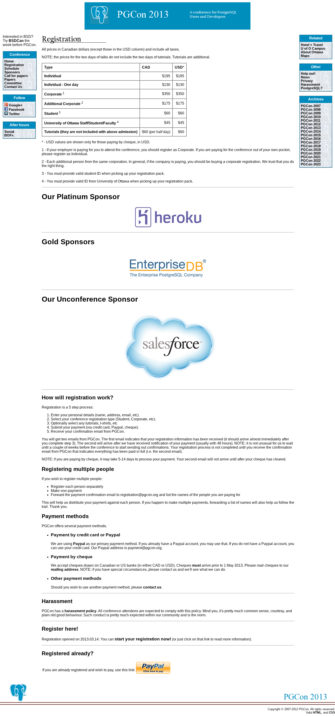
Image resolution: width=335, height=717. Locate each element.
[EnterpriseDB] (168, 285)
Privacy (307, 81)
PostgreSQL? (311, 88)
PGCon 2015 (311, 135)
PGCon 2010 (311, 117)
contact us (152, 587)
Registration (14, 65)
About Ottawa (312, 52)
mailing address (64, 569)
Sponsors (12, 72)
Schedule (11, 68)
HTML (317, 712)
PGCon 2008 (311, 109)
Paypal (79, 544)
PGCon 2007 (311, 106)
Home (9, 61)
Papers (9, 79)
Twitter (14, 114)
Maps (305, 56)
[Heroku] (168, 227)
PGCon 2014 (311, 131)
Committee (13, 83)
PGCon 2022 (311, 160)
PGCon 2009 (311, 113)
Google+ (15, 105)
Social (9, 132)
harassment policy (80, 611)
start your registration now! (143, 639)
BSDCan (16, 41)
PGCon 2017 (311, 142)
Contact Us (13, 87)
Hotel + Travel (312, 45)
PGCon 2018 (311, 146)
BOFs (8, 135)
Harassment (310, 84)
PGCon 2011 (310, 120)
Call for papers (16, 76)
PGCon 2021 (311, 157)
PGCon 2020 (311, 153)
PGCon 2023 (311, 164)
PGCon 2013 (311, 128)
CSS (332, 712)
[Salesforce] (168, 384)
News (305, 77)
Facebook (16, 109)
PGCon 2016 (311, 139)
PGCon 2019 (311, 150)
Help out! (308, 73)
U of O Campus (313, 48)
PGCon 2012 (311, 124)
